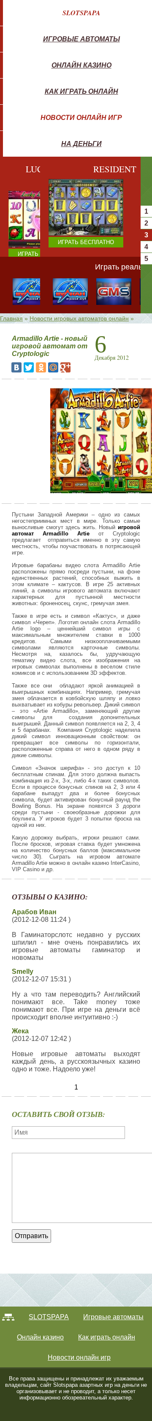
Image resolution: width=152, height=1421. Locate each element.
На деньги (81, 143)
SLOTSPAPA (81, 12)
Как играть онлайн (81, 91)
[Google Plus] (65, 367)
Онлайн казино (81, 65)
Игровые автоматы (81, 38)
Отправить (31, 1235)
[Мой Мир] (53, 367)
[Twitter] (29, 367)
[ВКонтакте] (16, 367)
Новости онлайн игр (81, 117)
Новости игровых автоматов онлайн (79, 318)
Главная (11, 318)
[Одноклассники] (41, 367)
